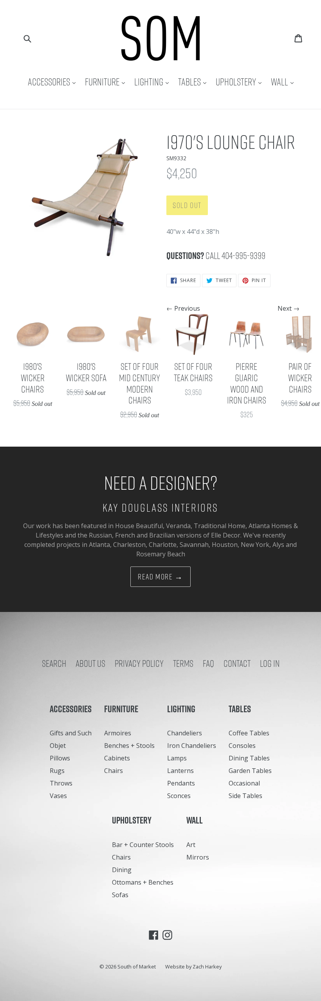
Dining (122, 869)
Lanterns (180, 770)
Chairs (113, 770)
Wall (284, 82)
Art (190, 844)
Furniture (107, 82)
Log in (270, 663)
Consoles (242, 745)
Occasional (244, 783)
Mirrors (197, 857)
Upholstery (240, 82)
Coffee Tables (249, 733)
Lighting (153, 82)
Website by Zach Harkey (193, 966)
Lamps (177, 758)
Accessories (53, 82)
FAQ (208, 663)
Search (54, 663)
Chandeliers (184, 733)
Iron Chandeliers (191, 745)
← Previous (183, 308)
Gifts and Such (71, 733)
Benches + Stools (129, 745)
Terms (183, 663)
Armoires (117, 733)
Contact (237, 663)
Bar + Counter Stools (143, 844)
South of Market (136, 966)
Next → (288, 308)
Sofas (120, 895)
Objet (58, 745)
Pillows (60, 758)
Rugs (57, 770)
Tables (194, 82)
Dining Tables (249, 758)
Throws (61, 783)
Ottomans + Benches (142, 882)
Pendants (181, 783)
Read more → (160, 576)
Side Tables (245, 795)
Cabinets (117, 758)
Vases (58, 795)
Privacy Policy (139, 663)
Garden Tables (250, 770)
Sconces (179, 795)
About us (90, 663)
